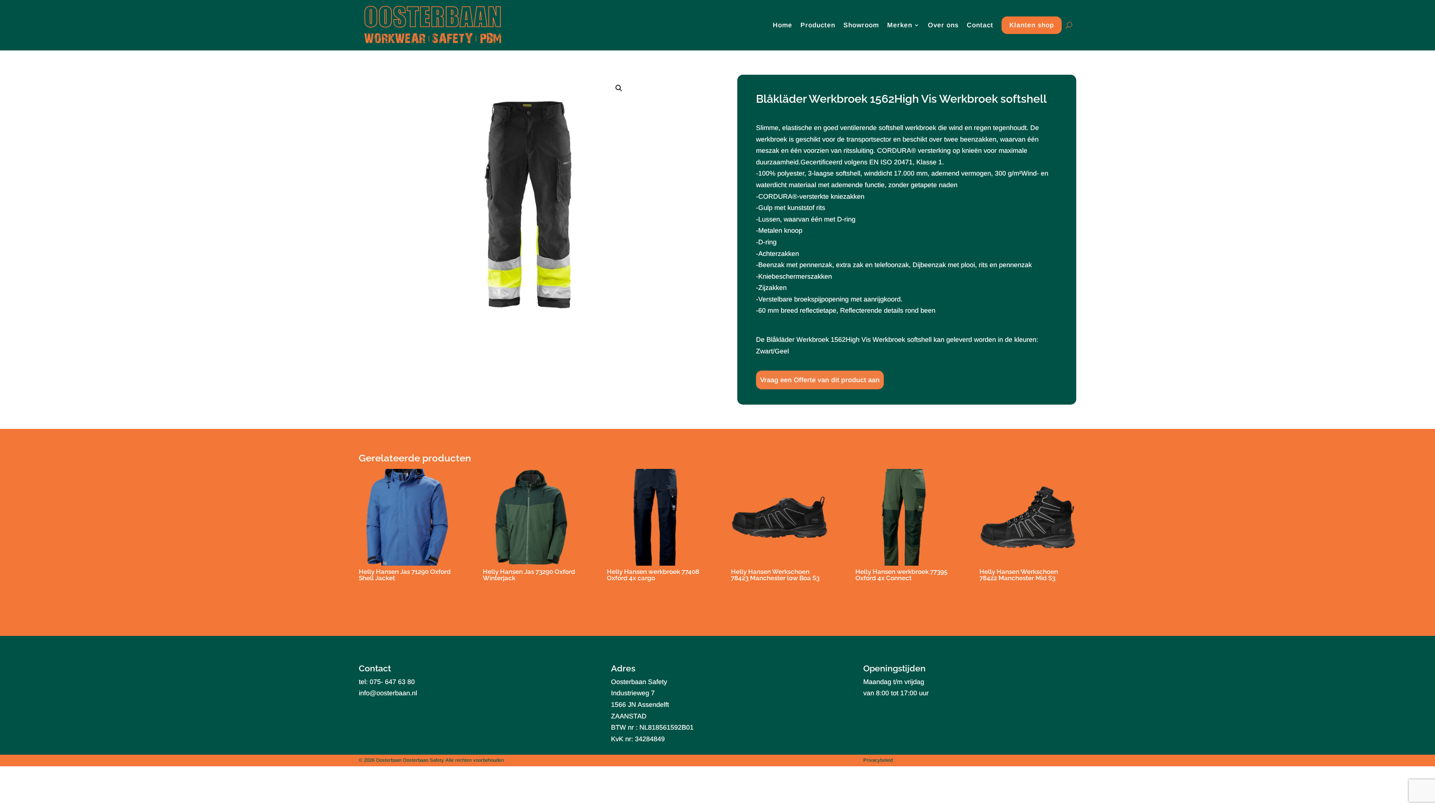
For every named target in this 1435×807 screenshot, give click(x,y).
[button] (619, 88)
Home (782, 25)
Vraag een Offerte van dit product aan (820, 380)
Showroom (861, 25)
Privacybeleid (878, 760)
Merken (899, 25)
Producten (817, 25)
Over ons (943, 25)
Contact (980, 25)
